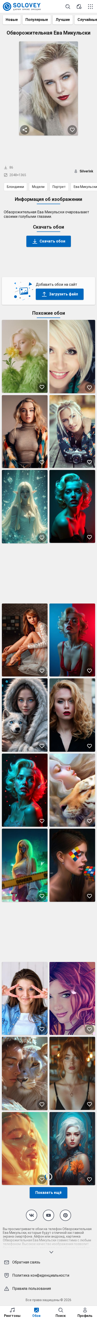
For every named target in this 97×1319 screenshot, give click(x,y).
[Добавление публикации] (79, 6)
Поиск (61, 1316)
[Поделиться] (24, 130)
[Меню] (90, 6)
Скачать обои (52, 241)
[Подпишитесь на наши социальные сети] (31, 1215)
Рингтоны (12, 1316)
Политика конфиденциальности (40, 1275)
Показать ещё (48, 1192)
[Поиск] (67, 6)
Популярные (36, 19)
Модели (38, 187)
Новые (12, 19)
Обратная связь (26, 1262)
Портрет (59, 187)
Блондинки (15, 187)
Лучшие (63, 19)
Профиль (84, 1316)
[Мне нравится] (72, 130)
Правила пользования (31, 1288)
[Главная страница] (21, 6)
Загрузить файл (63, 294)
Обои (36, 1316)
